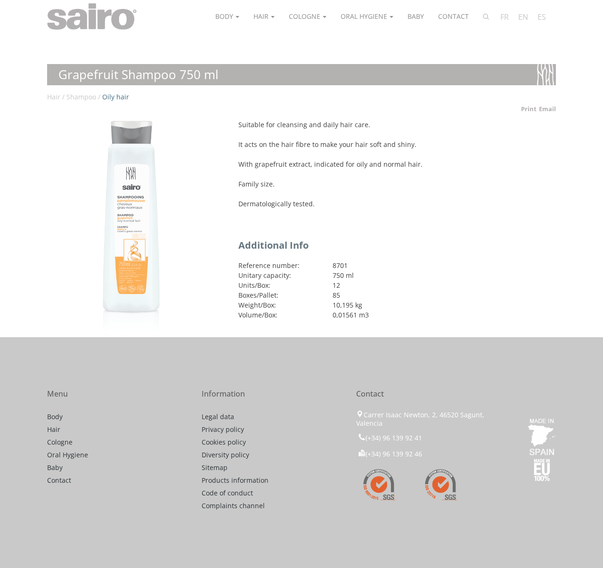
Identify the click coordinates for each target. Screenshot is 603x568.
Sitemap (215, 467)
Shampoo (81, 96)
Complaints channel (233, 505)
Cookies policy (224, 442)
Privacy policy (223, 429)
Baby (415, 16)
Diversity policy (225, 454)
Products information (235, 480)
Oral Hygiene (364, 16)
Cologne (304, 16)
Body (224, 16)
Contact (453, 16)
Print (529, 109)
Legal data (218, 416)
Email (547, 109)
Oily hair (115, 96)
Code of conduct (227, 492)
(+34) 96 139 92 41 (394, 437)
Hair (261, 16)
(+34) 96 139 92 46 (394, 453)
